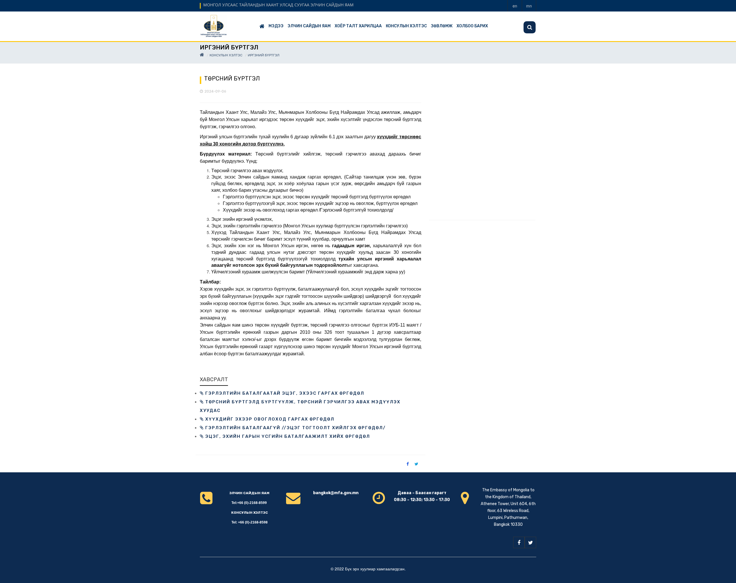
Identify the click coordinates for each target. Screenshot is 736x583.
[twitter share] (416, 464)
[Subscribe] (530, 27)
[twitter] (530, 542)
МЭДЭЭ (276, 26)
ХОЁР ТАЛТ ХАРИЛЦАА (358, 26)
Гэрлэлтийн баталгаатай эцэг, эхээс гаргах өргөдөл (284, 393)
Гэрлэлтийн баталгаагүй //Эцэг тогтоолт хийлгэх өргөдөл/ (295, 427)
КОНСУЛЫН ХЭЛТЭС (406, 26)
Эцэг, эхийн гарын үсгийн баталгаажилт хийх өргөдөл (287, 436)
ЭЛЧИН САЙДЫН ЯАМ (309, 26)
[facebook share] (408, 464)
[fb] (519, 542)
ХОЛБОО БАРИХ (472, 26)
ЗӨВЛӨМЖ (442, 26)
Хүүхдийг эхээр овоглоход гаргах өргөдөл (269, 419)
